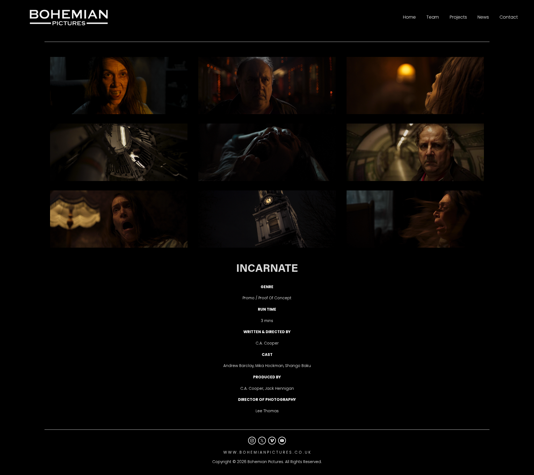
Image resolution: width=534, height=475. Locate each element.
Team (432, 17)
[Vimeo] (272, 440)
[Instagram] (252, 440)
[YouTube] (282, 440)
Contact (509, 17)
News (483, 17)
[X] (262, 440)
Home (409, 17)
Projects (458, 17)
